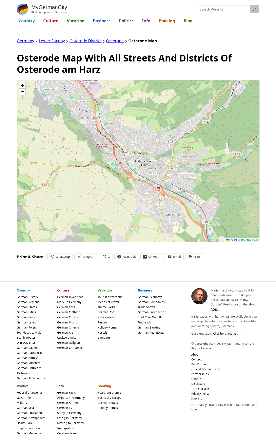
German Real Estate (151, 332)
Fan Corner (198, 364)
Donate (196, 379)
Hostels (102, 332)
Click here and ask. (226, 333)
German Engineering (152, 312)
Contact (196, 359)
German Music (67, 322)
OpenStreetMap (249, 240)
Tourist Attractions (110, 297)
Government (25, 398)
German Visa (25, 408)
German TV (64, 408)
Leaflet (233, 240)
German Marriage (29, 433)
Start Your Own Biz (150, 317)
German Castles (27, 348)
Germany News (67, 433)
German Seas (26, 317)
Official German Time (205, 369)
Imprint (196, 398)
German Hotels (108, 403)
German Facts (66, 392)
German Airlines (68, 403)
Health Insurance (109, 392)
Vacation (105, 290)
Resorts (103, 322)
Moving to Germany (70, 423)
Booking (104, 386)
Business (145, 290)
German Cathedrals (30, 353)
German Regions (28, 302)
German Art (65, 332)
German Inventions (70, 297)
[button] (22, 85)
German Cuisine (68, 317)
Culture (63, 290)
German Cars (66, 307)
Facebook (129, 256)
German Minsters (28, 363)
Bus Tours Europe (109, 398)
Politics (22, 386)
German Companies (151, 302)
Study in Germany (69, 413)
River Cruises (106, 317)
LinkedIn (154, 256)
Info (60, 386)
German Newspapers (31, 418)
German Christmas (70, 348)
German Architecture (31, 378)
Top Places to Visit (29, 332)
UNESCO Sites (26, 342)
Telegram (88, 256)
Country (23, 290)
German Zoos (107, 312)
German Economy (150, 297)
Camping (104, 337)
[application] (138, 161)
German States (27, 307)
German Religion (68, 342)
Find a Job (144, 322)
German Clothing (68, 312)
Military (22, 403)
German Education (29, 413)
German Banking (149, 327)
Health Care (25, 423)
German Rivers (27, 327)
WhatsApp (63, 256)
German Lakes (26, 322)
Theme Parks (106, 307)
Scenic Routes (26, 337)
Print (196, 256)
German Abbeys (27, 358)
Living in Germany (69, 418)
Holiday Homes (108, 327)
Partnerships (200, 374)
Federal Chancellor (29, 392)
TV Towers (23, 373)
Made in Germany (69, 302)
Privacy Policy (200, 393)
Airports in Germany (71, 398)
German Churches (29, 368)
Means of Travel (108, 302)
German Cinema (68, 327)
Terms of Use (200, 389)
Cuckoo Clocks (66, 337)
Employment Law (28, 428)
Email (177, 256)
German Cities (26, 312)
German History (27, 297)
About (195, 354)
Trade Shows (146, 307)
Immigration (65, 428)
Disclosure (198, 384)
